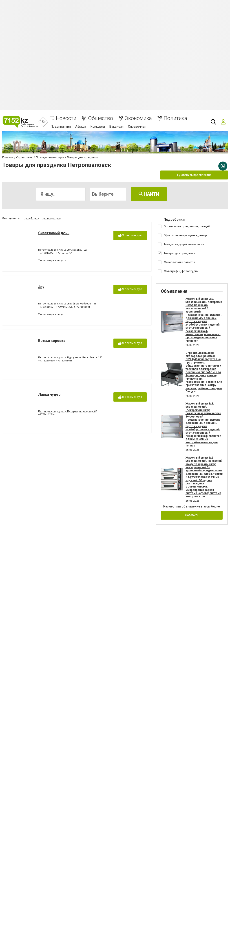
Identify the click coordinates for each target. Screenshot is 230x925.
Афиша (80, 126)
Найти (151, 194)
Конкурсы (98, 126)
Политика (175, 118)
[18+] (20, 122)
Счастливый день (53, 233)
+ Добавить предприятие (194, 175)
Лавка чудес (49, 394)
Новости (66, 118)
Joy (41, 287)
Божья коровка (51, 341)
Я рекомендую (132, 235)
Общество (100, 118)
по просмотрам (51, 218)
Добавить (192, 515)
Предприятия (61, 126)
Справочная (137, 126)
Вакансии (116, 126)
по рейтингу (31, 218)
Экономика (138, 118)
